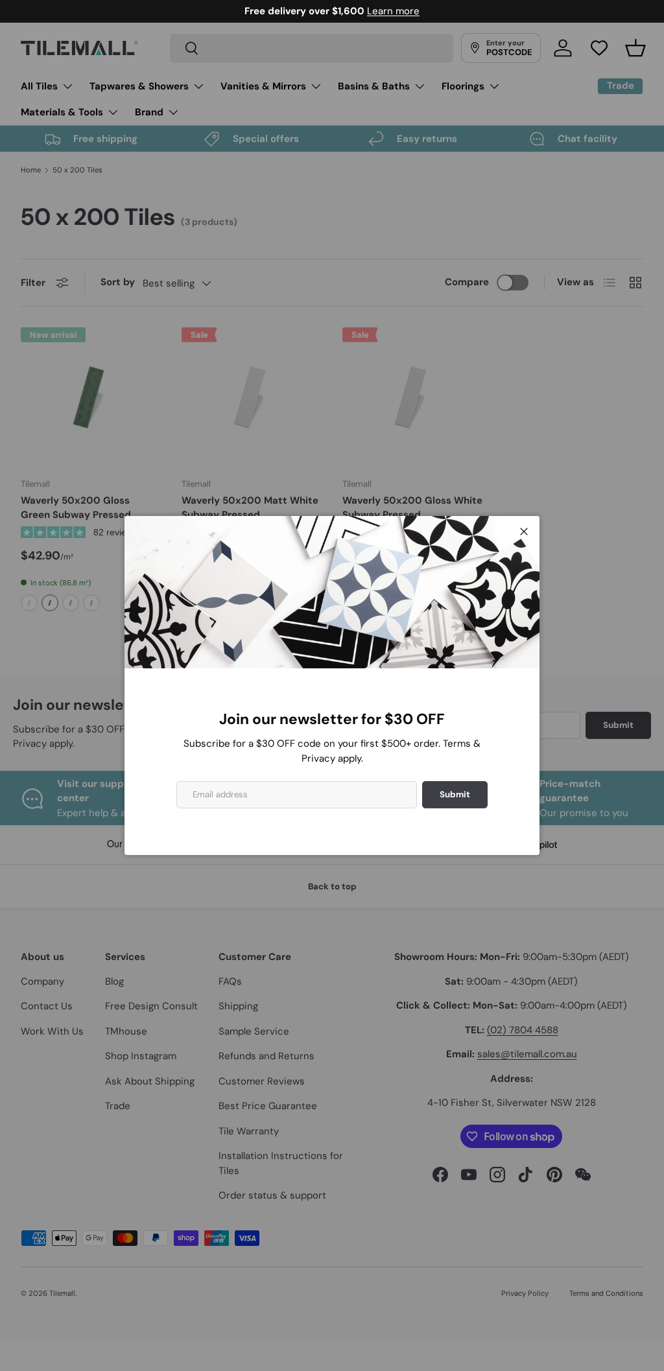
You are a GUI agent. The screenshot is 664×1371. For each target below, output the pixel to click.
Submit (455, 794)
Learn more (393, 11)
